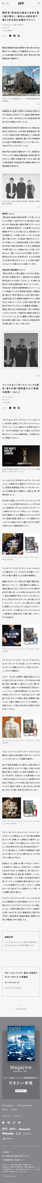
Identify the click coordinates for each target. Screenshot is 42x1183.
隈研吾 (21, 24)
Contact (14, 1110)
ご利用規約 (5, 1152)
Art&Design (7, 24)
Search (16, 1116)
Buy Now (20, 1091)
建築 (15, 24)
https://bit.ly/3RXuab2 (13, 987)
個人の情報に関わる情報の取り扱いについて (16, 1156)
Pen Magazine (8, 1106)
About (4, 1110)
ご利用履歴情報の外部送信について (13, 1160)
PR (3, 397)
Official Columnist (24, 1106)
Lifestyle (10, 397)
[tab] (3, 4)
